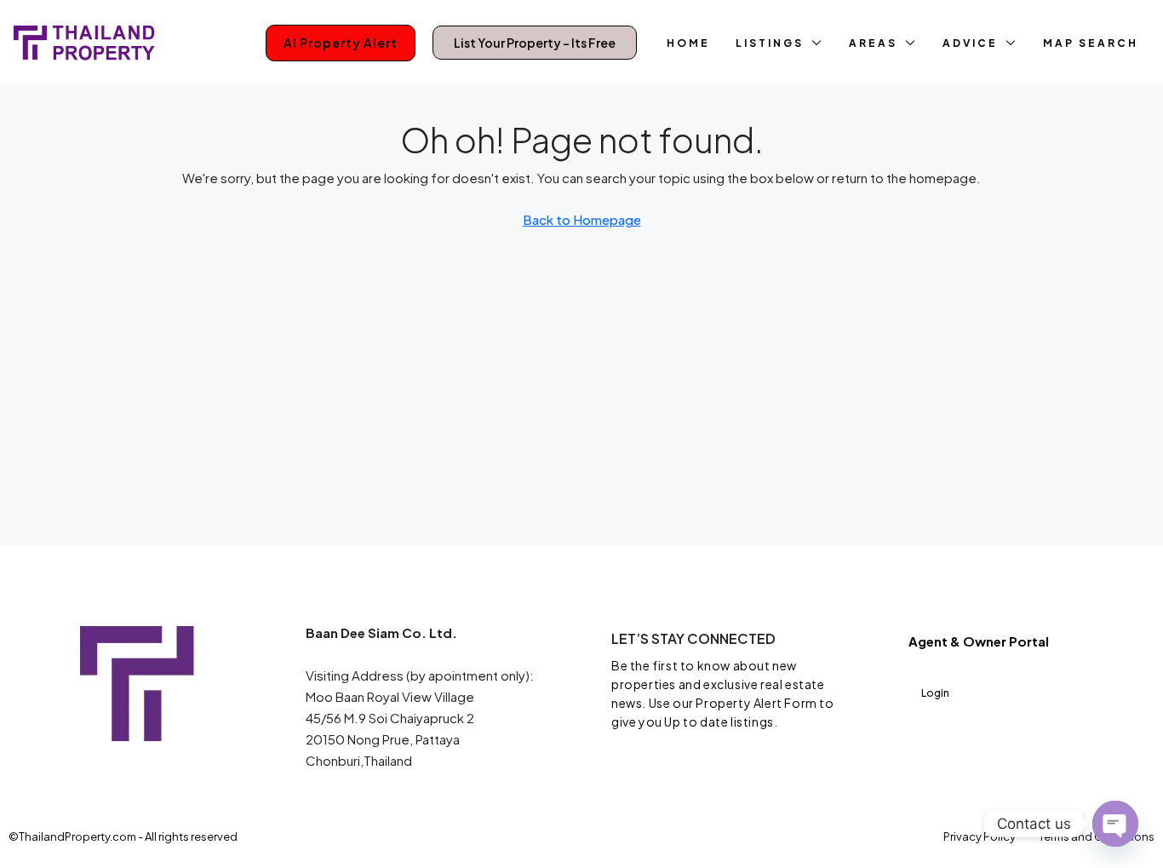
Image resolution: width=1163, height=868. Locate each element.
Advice (970, 43)
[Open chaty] (1115, 824)
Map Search (1090, 43)
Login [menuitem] (935, 693)
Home (688, 43)
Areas (873, 43)
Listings (770, 43)
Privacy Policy (979, 836)
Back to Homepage (582, 219)
